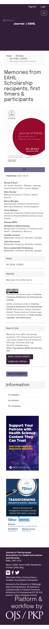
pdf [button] (24, 170)
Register (32, 7)
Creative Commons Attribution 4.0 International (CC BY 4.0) (24, 307)
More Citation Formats (19, 357)
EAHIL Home (18, 565)
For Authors (13, 401)
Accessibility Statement (26, 580)
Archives (20, 56)
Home (9, 56)
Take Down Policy (14, 577)
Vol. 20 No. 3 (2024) (18, 59)
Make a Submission (17, 374)
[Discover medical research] (22, 443)
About (9, 565)
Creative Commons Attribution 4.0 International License (24, 297)
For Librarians (14, 406)
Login (43, 7)
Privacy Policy (29, 577)
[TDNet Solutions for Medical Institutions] (22, 506)
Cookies (9, 580)
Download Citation (17, 362)
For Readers (13, 395)
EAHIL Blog (19, 568)
